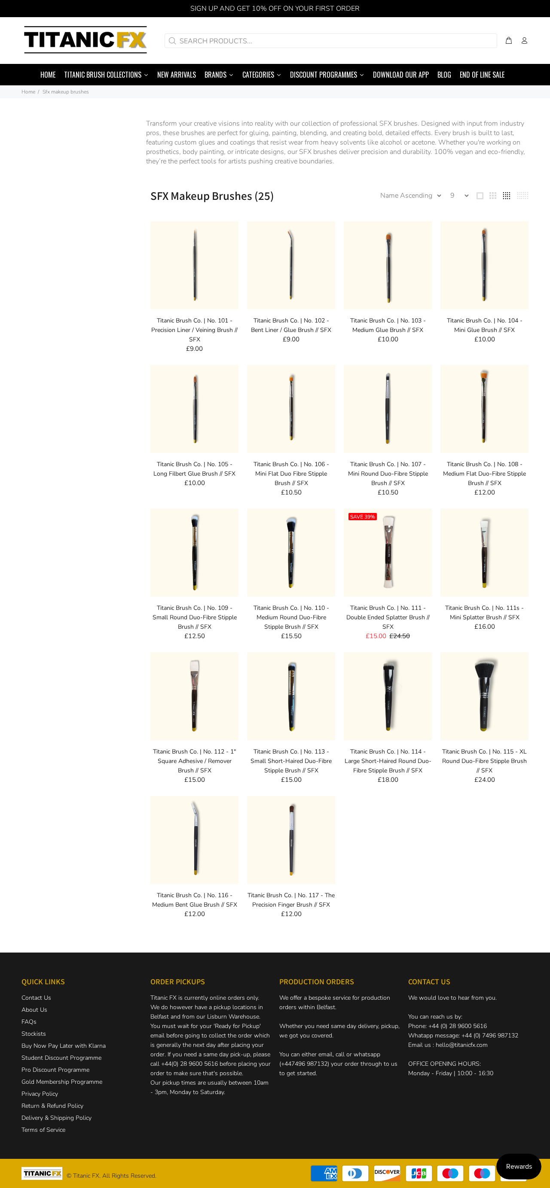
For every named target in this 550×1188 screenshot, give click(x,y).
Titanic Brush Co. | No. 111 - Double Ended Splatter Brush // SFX (388, 617)
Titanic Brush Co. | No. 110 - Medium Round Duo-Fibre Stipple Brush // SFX (291, 617)
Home (28, 91)
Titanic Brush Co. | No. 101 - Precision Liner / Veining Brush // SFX (194, 330)
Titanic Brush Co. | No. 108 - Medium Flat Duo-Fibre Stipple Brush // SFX (484, 473)
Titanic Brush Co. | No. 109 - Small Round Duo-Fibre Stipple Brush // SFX (195, 617)
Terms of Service (43, 1130)
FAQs (29, 1022)
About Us (34, 1010)
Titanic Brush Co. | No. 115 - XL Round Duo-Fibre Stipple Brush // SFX (484, 761)
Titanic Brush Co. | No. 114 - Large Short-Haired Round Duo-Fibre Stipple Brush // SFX (388, 761)
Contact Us (36, 998)
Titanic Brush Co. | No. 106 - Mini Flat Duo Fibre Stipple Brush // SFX (291, 473)
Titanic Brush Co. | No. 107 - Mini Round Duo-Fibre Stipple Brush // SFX (388, 473)
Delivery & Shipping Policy (56, 1118)
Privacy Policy (39, 1094)
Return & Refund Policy (52, 1106)
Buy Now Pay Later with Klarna (63, 1046)
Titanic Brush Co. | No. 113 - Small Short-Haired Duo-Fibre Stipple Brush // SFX (291, 761)
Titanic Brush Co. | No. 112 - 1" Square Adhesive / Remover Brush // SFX (194, 761)
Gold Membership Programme (61, 1082)
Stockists (33, 1034)
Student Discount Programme (61, 1058)
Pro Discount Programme (55, 1070)
